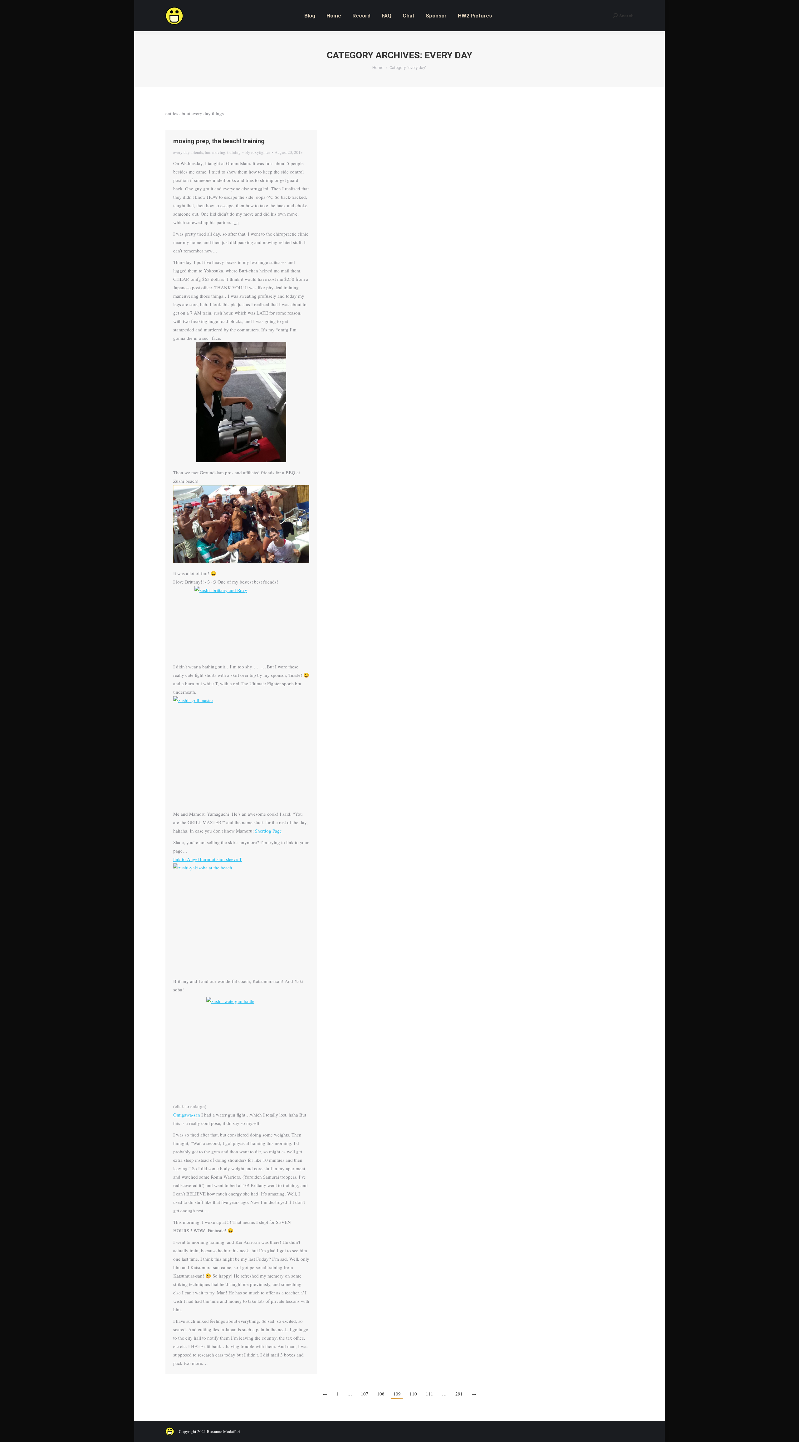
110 (413, 1394)
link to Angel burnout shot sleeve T (207, 859)
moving (218, 152)
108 (381, 1394)
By (257, 152)
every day (181, 152)
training (234, 152)
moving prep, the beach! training (219, 141)
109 (397, 1394)
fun (207, 152)
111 (429, 1394)
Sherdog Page (268, 831)
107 (364, 1394)
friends (197, 152)
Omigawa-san (186, 1115)
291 (459, 1394)
